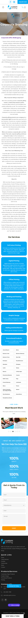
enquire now (23, 2)
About (2, 565)
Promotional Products (6, 578)
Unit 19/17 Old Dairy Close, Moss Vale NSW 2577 (14, 587)
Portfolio (3, 561)
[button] (25, 7)
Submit (14, 528)
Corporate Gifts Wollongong (11, 38)
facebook (2, 600)
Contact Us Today (14, 586)
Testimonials (4, 563)
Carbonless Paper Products (8, 574)
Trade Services (5, 559)
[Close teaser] (24, 613)
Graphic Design (5, 576)
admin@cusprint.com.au (10, 595)
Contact (3, 567)
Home (2, 557)
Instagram (5, 600)
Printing (3, 579)
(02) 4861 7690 (7, 592)
